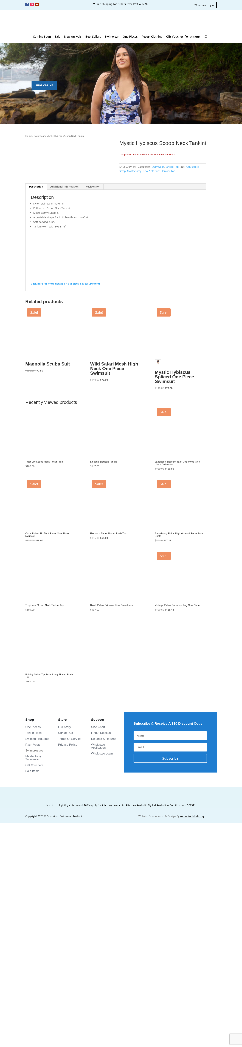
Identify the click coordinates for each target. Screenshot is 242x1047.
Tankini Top (172, 166)
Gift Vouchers (34, 823)
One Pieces (130, 37)
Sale (57, 37)
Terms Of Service (69, 797)
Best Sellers (93, 37)
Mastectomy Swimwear (33, 816)
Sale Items (32, 829)
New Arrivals (72, 37)
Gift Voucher (174, 37)
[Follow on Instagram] (32, 4)
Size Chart (98, 785)
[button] (33, 224)
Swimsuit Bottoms (37, 797)
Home (28, 136)
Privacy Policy (67, 802)
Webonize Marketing (192, 874)
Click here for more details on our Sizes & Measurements (65, 341)
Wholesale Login (204, 5)
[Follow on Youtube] (37, 4)
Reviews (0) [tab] (93, 244)
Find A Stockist (101, 791)
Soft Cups (155, 171)
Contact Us (65, 791)
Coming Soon (42, 37)
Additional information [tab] (64, 244)
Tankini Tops (33, 791)
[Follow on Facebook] (27, 4)
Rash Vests (33, 802)
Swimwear (112, 37)
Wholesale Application (98, 804)
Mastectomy (134, 171)
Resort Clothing (152, 37)
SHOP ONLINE (44, 85)
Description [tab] (36, 244)
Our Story (64, 785)
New (145, 171)
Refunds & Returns (103, 797)
